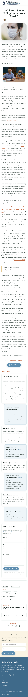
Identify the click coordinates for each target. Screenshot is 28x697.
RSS (9, 694)
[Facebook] (12, 626)
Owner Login (4, 694)
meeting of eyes (11, 120)
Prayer (15, 593)
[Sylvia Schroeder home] (12, 2)
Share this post (15, 365)
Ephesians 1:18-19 (19, 260)
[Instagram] (16, 626)
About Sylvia (5, 682)
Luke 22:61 (5, 586)
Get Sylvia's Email (8, 653)
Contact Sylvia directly (9, 531)
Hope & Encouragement (9, 596)
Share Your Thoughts (11, 568)
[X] (8, 626)
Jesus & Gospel (7, 593)
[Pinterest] (19, 626)
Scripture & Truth (7, 599)
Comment (6, 554)
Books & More (5, 685)
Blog (2, 680)
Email (8, 545)
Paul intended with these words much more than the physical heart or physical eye (13, 209)
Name (5, 537)
